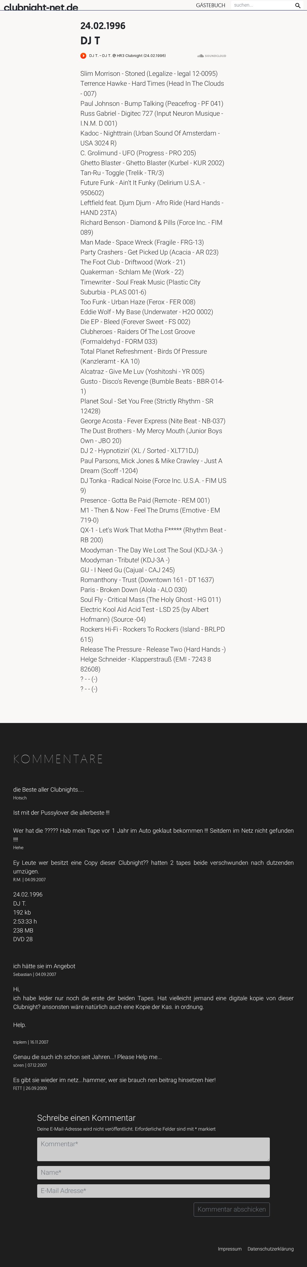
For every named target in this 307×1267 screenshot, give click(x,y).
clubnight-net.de (41, 7)
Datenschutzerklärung (271, 1249)
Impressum (230, 1249)
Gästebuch (210, 5)
